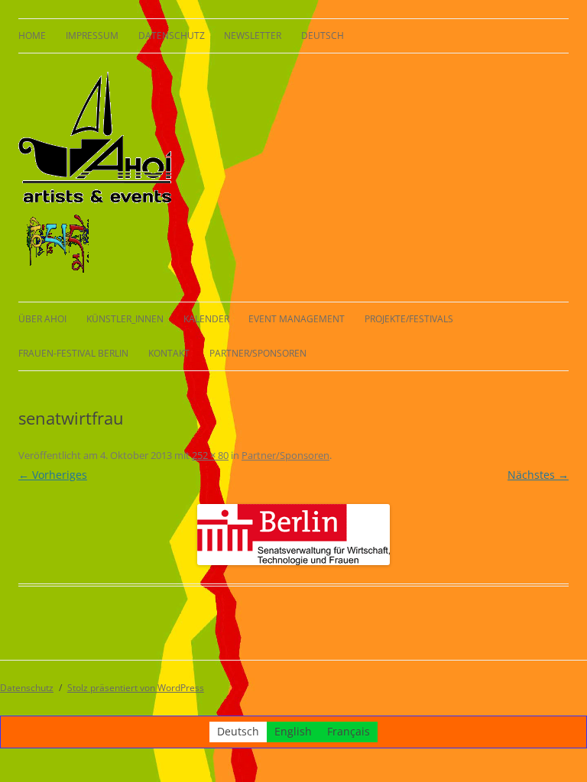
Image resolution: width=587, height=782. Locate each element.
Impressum (92, 35)
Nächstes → (538, 474)
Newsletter (252, 35)
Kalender (206, 318)
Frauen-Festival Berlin (73, 353)
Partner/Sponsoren (257, 353)
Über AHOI (42, 318)
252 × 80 (210, 455)
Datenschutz (171, 35)
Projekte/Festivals (409, 318)
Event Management (296, 318)
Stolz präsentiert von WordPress (135, 687)
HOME (32, 35)
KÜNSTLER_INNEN (125, 318)
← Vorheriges (52, 474)
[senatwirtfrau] (293, 534)
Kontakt (169, 353)
